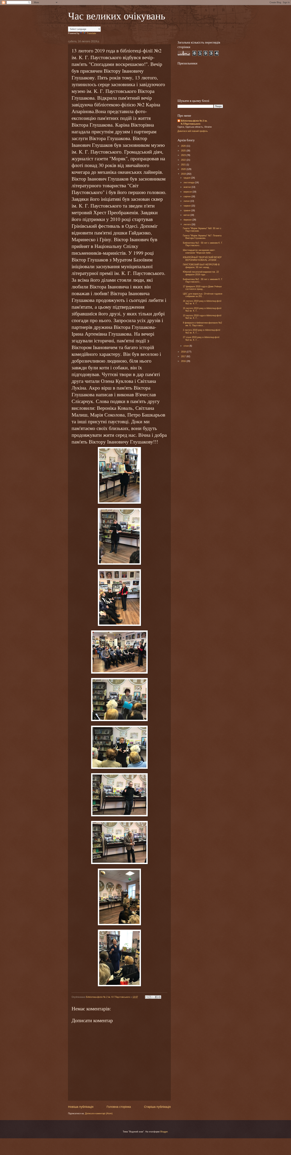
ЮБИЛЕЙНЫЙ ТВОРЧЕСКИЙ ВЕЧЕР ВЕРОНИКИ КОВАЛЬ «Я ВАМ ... (202, 258)
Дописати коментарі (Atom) (98, 1113)
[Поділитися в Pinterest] (159, 997)
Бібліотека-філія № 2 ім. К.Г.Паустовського (194, 122)
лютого (187, 224)
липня (187, 201)
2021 (183, 164)
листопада (189, 182)
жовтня (187, 187)
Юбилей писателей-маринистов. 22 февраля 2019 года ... (201, 273)
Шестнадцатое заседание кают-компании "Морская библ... (199, 251)
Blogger (164, 1131)
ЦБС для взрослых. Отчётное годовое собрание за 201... (202, 295)
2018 (183, 351)
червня (187, 205)
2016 (183, 361)
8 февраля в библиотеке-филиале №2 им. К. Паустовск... (202, 324)
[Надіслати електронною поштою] (146, 997)
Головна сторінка (119, 1106)
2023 (183, 155)
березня (188, 219)
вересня (188, 191)
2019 (183, 174)
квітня (187, 215)
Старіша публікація (157, 1106)
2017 (183, 356)
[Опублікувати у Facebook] (156, 997)
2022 (183, 160)
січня (186, 346)
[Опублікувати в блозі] (150, 997)
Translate (91, 33)
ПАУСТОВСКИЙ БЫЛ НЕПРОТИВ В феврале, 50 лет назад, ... (201, 265)
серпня (187, 196)
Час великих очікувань (116, 15)
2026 (183, 146)
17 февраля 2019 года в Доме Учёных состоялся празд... (202, 287)
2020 (183, 169)
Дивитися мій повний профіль (192, 131)
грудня (187, 177)
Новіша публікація (80, 1106)
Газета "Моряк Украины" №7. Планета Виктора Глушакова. (202, 236)
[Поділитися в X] (153, 997)
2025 (183, 150)
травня (187, 210)
